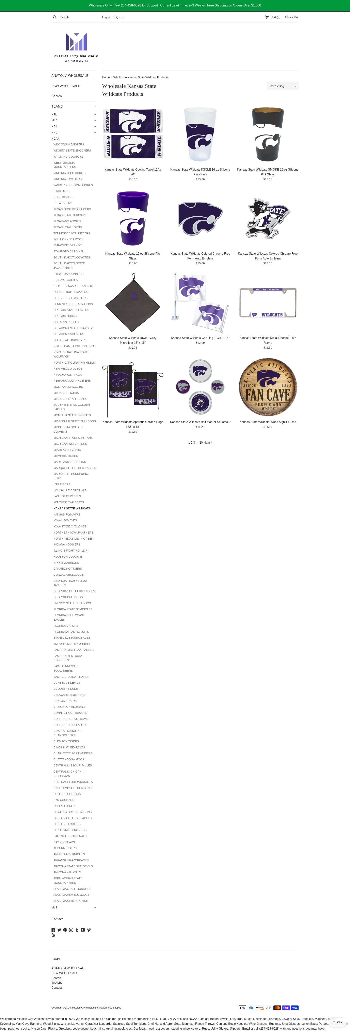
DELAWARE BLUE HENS (69, 694)
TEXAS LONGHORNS (67, 227)
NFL (73, 114)
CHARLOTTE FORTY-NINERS (73, 753)
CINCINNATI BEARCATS (69, 747)
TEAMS (73, 106)
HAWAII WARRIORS (66, 562)
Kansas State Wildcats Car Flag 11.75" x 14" (200, 337)
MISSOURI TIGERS (66, 392)
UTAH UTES (61, 191)
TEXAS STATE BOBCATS (69, 215)
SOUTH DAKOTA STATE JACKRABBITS (69, 265)
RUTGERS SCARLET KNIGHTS (73, 285)
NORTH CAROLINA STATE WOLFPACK (70, 354)
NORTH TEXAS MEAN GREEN (73, 538)
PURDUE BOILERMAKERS (70, 292)
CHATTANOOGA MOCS (68, 759)
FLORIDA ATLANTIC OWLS (71, 631)
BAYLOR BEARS (64, 842)
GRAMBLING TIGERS (67, 568)
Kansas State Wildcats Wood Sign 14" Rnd (268, 422)
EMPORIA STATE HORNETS (71, 643)
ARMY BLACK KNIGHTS (69, 854)
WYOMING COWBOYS (68, 156)
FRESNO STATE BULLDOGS (72, 603)
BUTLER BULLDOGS (67, 794)
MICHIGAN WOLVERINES (70, 443)
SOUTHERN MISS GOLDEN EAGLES (71, 407)
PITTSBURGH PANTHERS (70, 298)
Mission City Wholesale (85, 1007)
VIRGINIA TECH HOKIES (69, 173)
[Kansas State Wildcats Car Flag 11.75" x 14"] (200, 302)
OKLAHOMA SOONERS (68, 334)
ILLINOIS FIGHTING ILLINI (70, 550)
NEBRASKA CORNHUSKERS (72, 380)
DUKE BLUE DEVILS (66, 682)
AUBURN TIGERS (65, 848)
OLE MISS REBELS (66, 322)
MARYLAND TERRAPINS (69, 461)
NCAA (73, 138)
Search (56, 96)
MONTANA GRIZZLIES (68, 386)
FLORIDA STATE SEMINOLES (72, 609)
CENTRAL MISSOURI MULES (72, 765)
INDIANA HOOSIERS (66, 544)
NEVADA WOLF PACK (67, 374)
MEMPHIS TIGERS (65, 455)
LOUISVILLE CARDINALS (69, 490)
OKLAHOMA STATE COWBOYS (73, 328)
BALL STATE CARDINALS (69, 836)
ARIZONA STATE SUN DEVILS (73, 866)
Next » (208, 442)
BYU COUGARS (63, 800)
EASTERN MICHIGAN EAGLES (73, 649)
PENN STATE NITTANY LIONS (73, 304)
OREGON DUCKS (65, 316)
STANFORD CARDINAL (68, 251)
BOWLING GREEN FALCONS (72, 812)
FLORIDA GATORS (65, 625)
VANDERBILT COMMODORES (73, 185)
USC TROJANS (63, 197)
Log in (106, 17)
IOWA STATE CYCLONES (69, 526)
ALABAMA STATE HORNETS (72, 888)
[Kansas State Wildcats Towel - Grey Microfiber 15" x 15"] (132, 302)
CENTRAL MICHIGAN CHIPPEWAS (67, 774)
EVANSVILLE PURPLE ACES (71, 637)
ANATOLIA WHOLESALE (70, 75)
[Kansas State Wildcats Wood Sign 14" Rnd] (268, 386)
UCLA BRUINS (62, 203)
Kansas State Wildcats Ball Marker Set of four (200, 422)
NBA (73, 126)
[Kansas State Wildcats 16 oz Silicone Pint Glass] (132, 218)
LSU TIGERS (61, 484)
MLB (73, 120)
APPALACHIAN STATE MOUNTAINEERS (67, 880)
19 (201, 442)
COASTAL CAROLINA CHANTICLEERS (67, 733)
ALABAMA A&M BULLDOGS (71, 894)
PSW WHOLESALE (65, 86)
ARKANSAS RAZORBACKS (71, 860)
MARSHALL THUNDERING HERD (70, 476)
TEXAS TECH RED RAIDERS (72, 209)
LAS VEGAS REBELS (67, 496)
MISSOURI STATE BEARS (70, 398)
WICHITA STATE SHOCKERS (72, 150)
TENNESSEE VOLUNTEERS (71, 233)
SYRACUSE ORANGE (67, 245)
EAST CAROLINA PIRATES (70, 676)
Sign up (119, 17)
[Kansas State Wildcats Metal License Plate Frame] (268, 302)
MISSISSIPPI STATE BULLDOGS (74, 421)
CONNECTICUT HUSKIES (70, 712)
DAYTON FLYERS (65, 700)
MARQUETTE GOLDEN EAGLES (74, 468)
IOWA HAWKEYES (65, 520)
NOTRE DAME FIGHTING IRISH (74, 346)
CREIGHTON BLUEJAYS (69, 706)
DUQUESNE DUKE (65, 688)
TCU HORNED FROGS (68, 239)
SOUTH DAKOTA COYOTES (71, 257)
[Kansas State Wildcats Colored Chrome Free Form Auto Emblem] (200, 218)
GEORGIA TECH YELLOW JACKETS (70, 583)
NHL (73, 132)
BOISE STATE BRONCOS (69, 830)
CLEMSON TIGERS (66, 741)
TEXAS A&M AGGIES (67, 221)
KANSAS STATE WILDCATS (72, 508)
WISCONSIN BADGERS (68, 144)
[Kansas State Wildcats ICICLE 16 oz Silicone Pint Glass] (200, 134)
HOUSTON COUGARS (68, 556)
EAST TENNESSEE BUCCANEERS (65, 668)
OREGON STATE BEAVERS (71, 310)
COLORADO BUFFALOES (70, 725)
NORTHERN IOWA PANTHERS (73, 532)
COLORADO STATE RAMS (70, 718)
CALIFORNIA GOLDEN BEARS (73, 788)
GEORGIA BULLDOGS (68, 597)
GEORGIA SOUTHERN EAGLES (74, 591)
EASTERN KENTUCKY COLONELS (68, 658)
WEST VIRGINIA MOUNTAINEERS (64, 165)
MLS (73, 907)
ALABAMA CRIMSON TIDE (70, 900)
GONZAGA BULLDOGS (68, 574)
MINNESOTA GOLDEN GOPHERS (68, 429)
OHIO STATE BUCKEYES (69, 340)
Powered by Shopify (110, 1007)
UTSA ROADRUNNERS (68, 273)
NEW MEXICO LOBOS (67, 368)
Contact (57, 919)
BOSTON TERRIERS (66, 824)
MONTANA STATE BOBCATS (72, 415)
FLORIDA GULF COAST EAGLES (69, 617)
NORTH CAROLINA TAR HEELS (74, 362)
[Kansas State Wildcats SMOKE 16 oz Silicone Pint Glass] (268, 134)
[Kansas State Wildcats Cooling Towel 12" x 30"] (132, 134)
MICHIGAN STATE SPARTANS (73, 437)
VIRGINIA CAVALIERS (67, 179)
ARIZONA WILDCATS (67, 872)
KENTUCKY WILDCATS (68, 502)
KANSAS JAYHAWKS (66, 514)
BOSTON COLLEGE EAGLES (72, 818)
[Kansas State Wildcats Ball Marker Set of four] (200, 386)
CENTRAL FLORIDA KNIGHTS (73, 781)
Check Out (292, 17)
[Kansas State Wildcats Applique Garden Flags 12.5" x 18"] (132, 386)
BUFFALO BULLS (64, 806)
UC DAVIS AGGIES (65, 280)
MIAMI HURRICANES (67, 449)
